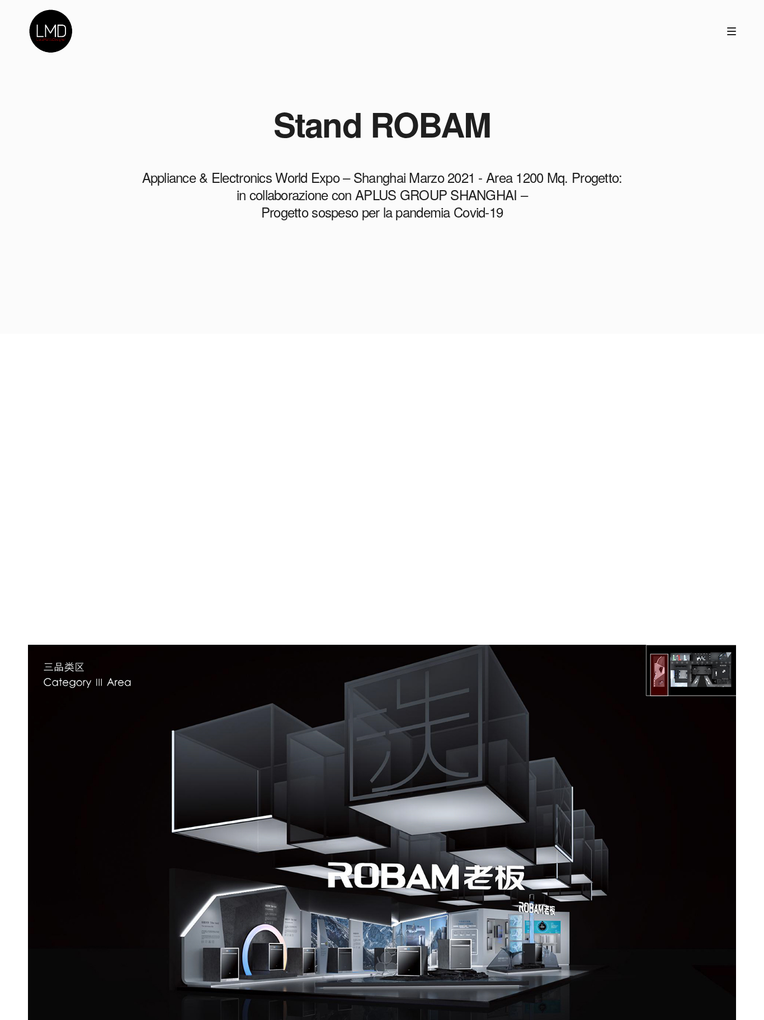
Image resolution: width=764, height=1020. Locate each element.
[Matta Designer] (50, 30)
